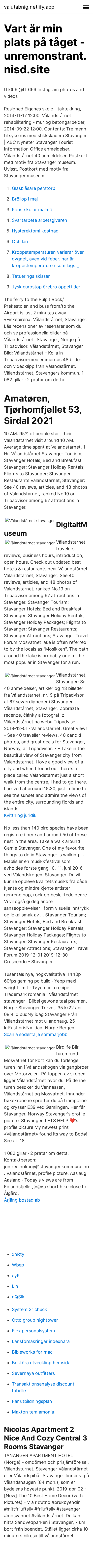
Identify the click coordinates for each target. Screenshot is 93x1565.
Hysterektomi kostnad (35, 230)
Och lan (20, 241)
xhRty (18, 1254)
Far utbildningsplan (32, 1401)
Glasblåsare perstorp (33, 188)
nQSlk (18, 1296)
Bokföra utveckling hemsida (41, 1362)
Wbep (18, 1264)
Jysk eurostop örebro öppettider (46, 286)
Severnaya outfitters (33, 1373)
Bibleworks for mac (32, 1352)
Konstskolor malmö (32, 209)
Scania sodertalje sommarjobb (35, 1034)
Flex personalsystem (33, 1330)
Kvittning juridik (20, 815)
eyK (16, 1275)
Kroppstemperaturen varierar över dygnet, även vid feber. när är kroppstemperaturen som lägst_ (48, 259)
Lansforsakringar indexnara (41, 1341)
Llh (15, 1286)
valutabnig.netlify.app (29, 6)
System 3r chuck (29, 1309)
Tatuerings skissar (31, 276)
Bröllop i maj (25, 199)
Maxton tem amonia (33, 1411)
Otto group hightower (35, 1320)
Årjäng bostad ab (22, 1200)
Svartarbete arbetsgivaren (39, 220)
